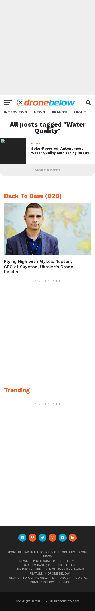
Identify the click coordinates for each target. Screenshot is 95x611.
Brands (59, 112)
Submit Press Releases (65, 569)
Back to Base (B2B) (38, 565)
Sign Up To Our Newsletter (32, 577)
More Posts (48, 170)
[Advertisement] (47, 47)
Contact (82, 577)
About (79, 112)
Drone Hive (67, 565)
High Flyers (70, 561)
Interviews (15, 112)
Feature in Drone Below (50, 573)
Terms (64, 582)
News (39, 112)
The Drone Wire (28, 569)
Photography (44, 561)
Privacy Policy (42, 582)
